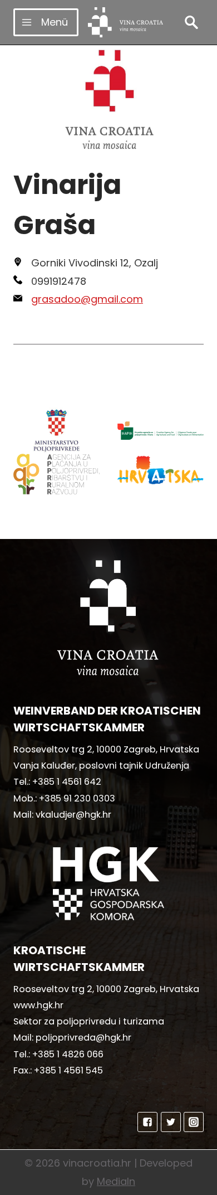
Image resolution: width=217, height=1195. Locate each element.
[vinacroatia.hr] (125, 22)
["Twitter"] (171, 1122)
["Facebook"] (147, 1122)
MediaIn (116, 1181)
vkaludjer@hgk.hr (73, 814)
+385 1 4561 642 (66, 781)
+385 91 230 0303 (77, 798)
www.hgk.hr (38, 1005)
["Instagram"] (194, 1122)
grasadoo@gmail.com (87, 299)
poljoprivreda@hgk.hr (83, 1037)
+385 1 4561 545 (68, 1070)
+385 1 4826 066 (67, 1054)
